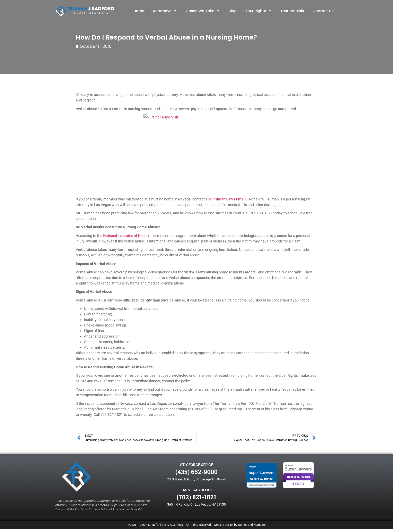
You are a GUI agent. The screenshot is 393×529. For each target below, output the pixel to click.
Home (138, 10)
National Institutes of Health (126, 235)
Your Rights (255, 10)
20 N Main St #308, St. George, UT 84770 (196, 479)
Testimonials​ (292, 10)
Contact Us (323, 10)
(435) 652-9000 (196, 472)
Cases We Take (200, 10)
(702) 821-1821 (196, 497)
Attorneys (162, 10)
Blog (233, 10)
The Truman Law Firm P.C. (227, 199)
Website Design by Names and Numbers (239, 524)
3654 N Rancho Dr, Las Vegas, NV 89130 (196, 504)
